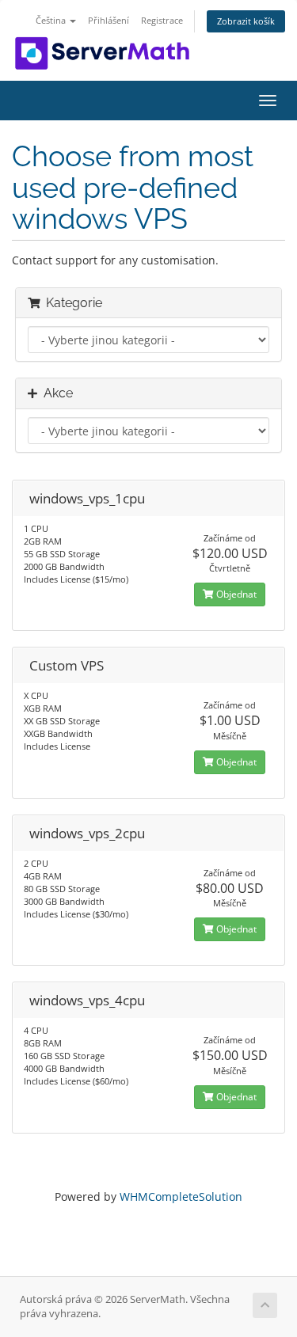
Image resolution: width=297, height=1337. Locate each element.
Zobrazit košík (246, 21)
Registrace (162, 20)
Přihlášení (108, 20)
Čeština (52, 20)
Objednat (235, 594)
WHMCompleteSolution (181, 1196)
